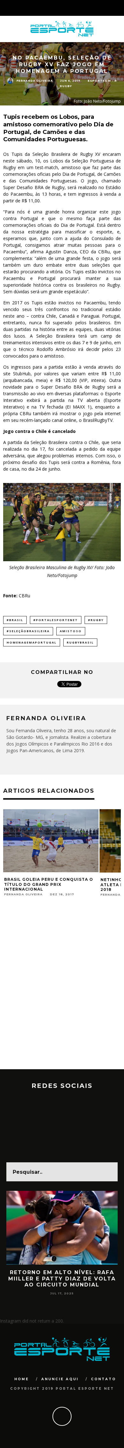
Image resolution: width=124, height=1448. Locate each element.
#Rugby (96, 620)
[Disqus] (62, 988)
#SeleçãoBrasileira (28, 631)
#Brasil (15, 620)
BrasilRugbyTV (98, 420)
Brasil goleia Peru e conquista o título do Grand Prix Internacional (48, 884)
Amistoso (71, 631)
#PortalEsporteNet (55, 620)
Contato (103, 1379)
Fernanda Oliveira (35, 80)
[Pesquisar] (119, 8)
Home (21, 1379)
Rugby (66, 86)
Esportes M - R (102, 80)
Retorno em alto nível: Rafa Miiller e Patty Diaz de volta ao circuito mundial (62, 1278)
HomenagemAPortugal (32, 642)
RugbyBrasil (80, 642)
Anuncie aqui (60, 1379)
